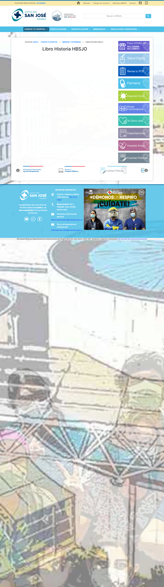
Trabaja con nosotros (101, 3)
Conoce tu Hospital (34, 29)
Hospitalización (79, 29)
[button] (18, 170)
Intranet (133, 3)
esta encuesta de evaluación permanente (132, 239)
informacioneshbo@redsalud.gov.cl (66, 220)
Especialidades (58, 29)
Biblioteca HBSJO (119, 3)
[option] (40, 170)
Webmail (86, 3)
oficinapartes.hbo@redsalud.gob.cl (66, 230)
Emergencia (99, 29)
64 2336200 (41, 3)
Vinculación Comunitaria (123, 29)
